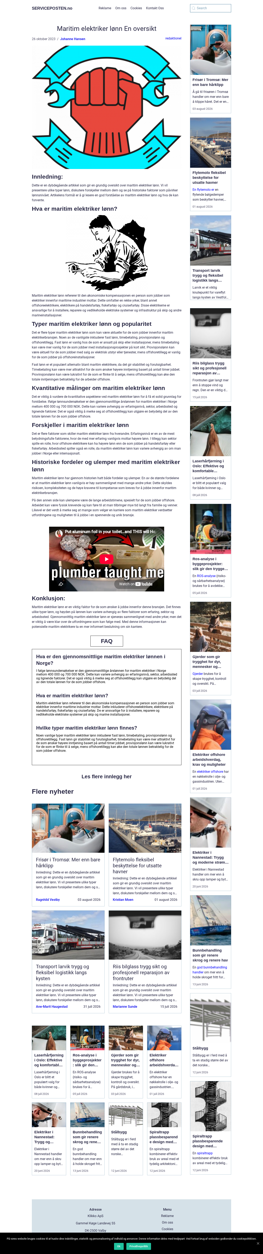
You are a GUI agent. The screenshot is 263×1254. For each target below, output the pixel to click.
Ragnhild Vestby (48, 900)
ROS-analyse (206, 576)
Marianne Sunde (125, 1007)
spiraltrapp (205, 1153)
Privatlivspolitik (138, 1246)
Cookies (136, 8)
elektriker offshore (210, 772)
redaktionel (173, 38)
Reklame (105, 8)
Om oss (120, 8)
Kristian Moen (123, 900)
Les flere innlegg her (107, 776)
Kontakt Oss (155, 8)
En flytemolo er (203, 190)
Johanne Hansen (72, 39)
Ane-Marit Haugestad (52, 1007)
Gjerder (198, 674)
